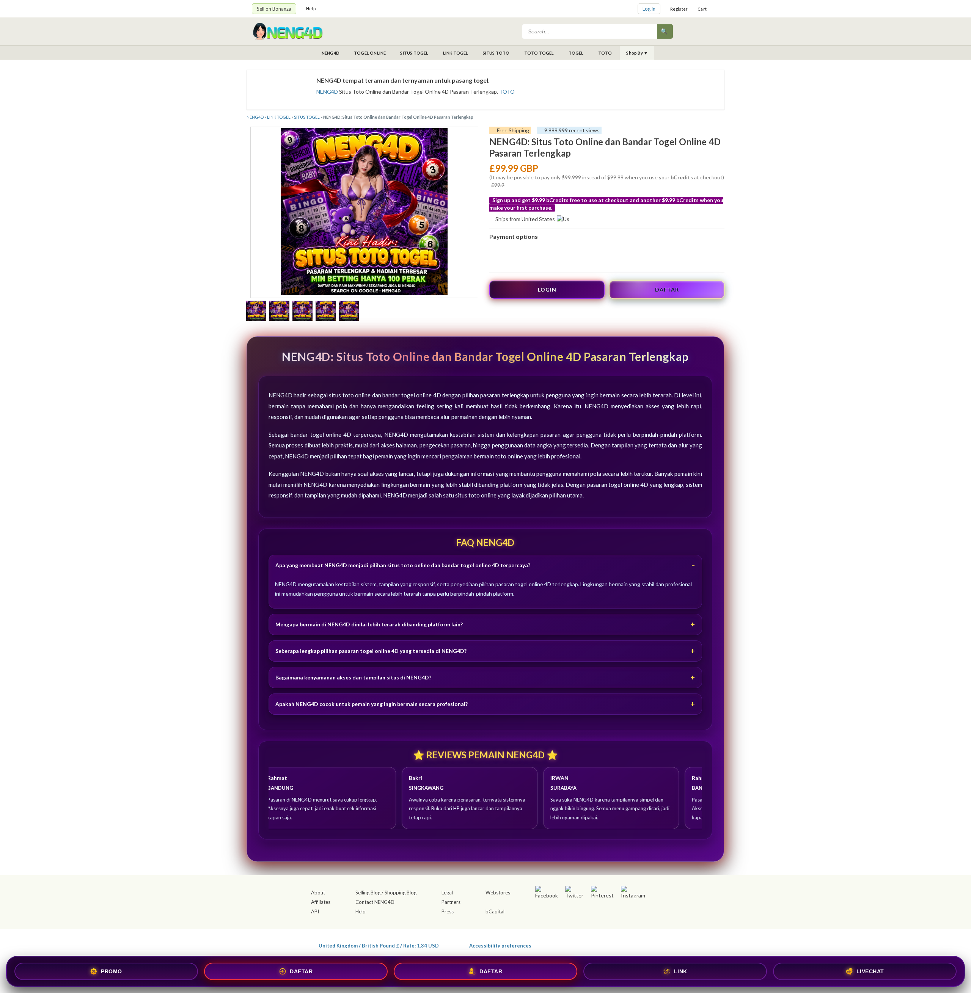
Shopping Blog (400, 892)
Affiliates (320, 902)
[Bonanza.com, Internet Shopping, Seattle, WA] (609, 944)
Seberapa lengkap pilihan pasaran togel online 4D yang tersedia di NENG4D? (371, 651)
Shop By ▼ (637, 52)
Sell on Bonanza (274, 9)
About (318, 892)
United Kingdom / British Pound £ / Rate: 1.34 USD (379, 945)
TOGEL (576, 52)
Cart (702, 8)
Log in (649, 9)
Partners (451, 902)
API (315, 911)
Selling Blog (367, 892)
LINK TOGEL (455, 52)
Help (311, 8)
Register (679, 8)
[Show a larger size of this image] (256, 312)
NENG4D (330, 52)
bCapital (495, 911)
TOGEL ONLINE (370, 52)
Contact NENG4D (374, 902)
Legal (447, 892)
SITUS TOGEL (414, 52)
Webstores (498, 892)
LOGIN (547, 289)
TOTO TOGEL (539, 52)
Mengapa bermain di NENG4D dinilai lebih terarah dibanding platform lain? (369, 624)
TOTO (605, 52)
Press (448, 911)
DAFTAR (667, 289)
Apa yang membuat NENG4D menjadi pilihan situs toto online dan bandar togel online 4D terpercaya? (402, 565)
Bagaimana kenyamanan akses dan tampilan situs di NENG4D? (353, 677)
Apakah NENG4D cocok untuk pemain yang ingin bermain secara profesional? (371, 704)
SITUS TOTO (496, 52)
